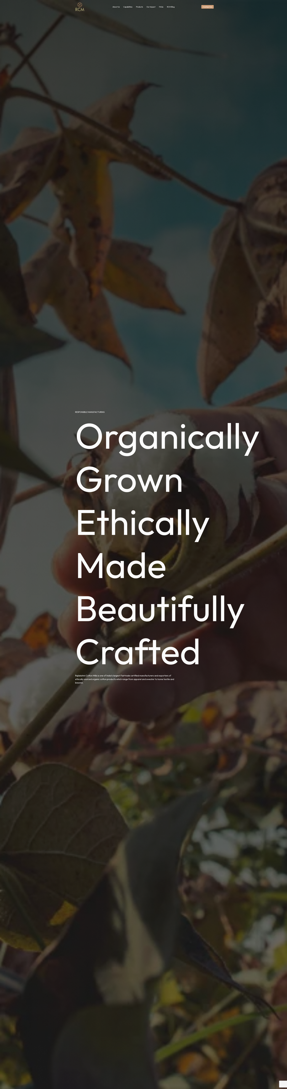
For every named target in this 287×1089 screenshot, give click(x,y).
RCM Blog (171, 7)
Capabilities (127, 7)
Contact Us (207, 7)
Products (139, 7)
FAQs (161, 7)
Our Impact (151, 7)
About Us (116, 7)
